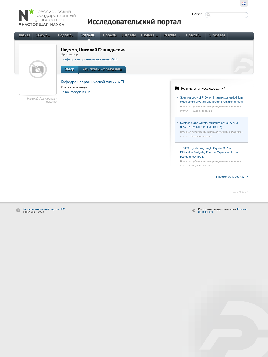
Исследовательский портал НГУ (44, 209)
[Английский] (244, 3)
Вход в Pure (205, 211)
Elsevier (242, 209)
